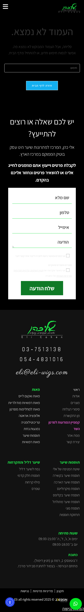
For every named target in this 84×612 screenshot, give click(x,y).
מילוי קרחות (32, 482)
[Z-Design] (62, 599)
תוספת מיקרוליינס (68, 488)
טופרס (36, 488)
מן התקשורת (72, 415)
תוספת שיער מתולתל (66, 501)
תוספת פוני (73, 508)
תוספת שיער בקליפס (66, 495)
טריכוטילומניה (30, 422)
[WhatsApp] (75, 604)
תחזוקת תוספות (69, 514)
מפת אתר (73, 435)
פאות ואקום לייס (29, 396)
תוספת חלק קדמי (28, 475)
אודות (76, 396)
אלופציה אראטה (29, 415)
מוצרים (75, 402)
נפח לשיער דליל (29, 469)
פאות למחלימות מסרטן (24, 409)
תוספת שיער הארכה (67, 482)
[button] (5, 6)
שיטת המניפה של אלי (66, 469)
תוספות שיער (31, 435)
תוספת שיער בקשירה (66, 475)
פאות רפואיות (31, 442)
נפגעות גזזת (32, 428)
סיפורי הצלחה (71, 409)
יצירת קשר (73, 442)
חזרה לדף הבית (42, 85)
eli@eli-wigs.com (42, 372)
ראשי (76, 389)
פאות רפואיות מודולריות (24, 402)
